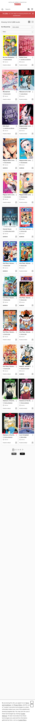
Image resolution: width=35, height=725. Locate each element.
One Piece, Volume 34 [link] (25, 263)
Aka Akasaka (24, 128)
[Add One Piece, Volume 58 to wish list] (16, 340)
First (14, 453)
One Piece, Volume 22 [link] (25, 298)
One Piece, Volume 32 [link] (25, 229)
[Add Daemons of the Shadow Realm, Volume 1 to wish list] (16, 443)
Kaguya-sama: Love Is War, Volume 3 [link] (9, 195)
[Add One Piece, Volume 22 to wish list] (32, 305)
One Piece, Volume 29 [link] (9, 298)
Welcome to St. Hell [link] (25, 92)
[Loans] (28, 9)
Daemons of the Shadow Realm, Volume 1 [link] (9, 435)
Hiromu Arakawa (8, 403)
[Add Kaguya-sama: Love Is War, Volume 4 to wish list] (32, 168)
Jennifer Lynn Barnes (26, 59)
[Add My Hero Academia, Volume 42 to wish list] (16, 65)
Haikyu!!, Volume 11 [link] (24, 366)
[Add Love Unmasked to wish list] (32, 443)
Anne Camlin (7, 94)
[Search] (2, 9)
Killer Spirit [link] (6, 126)
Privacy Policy (18, 705)
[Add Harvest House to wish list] (16, 237)
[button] (29, 22)
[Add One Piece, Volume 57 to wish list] (32, 340)
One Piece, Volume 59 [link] (9, 366)
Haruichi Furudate (25, 368)
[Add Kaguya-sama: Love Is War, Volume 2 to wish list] (32, 202)
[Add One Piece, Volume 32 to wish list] (32, 237)
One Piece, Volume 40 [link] (9, 263)
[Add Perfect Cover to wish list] (32, 65)
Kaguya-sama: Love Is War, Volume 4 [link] (25, 160)
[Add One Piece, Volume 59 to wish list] (16, 374)
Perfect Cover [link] (23, 57)
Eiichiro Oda (24, 231)
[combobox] (14, 9)
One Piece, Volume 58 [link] (9, 332)
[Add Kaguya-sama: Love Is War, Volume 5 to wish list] (16, 168)
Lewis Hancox (24, 94)
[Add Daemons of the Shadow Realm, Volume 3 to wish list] (32, 408)
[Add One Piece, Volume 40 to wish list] (16, 271)
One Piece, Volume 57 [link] (25, 332)
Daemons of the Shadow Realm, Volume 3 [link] (25, 401)
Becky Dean (24, 437)
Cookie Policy (22, 720)
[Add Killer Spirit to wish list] (16, 134)
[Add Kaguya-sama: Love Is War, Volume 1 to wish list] (32, 134)
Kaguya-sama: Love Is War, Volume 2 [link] (25, 195)
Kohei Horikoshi (8, 59)
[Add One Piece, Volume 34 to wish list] (32, 271)
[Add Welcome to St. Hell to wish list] (32, 99)
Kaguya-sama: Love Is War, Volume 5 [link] (9, 160)
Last (22, 453)
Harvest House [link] (7, 229)
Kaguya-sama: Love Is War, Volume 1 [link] (25, 126)
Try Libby (5, 13)
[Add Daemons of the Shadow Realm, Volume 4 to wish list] (16, 408)
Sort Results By (5, 27)
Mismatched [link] (6, 92)
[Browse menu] (32, 9)
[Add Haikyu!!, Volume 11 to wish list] (32, 374)
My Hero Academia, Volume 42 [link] (9, 57)
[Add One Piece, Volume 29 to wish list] (16, 305)
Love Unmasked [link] (24, 435)
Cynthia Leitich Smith (9, 231)
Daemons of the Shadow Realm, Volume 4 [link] (9, 401)
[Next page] (23, 450)
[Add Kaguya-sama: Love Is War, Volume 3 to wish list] (16, 202)
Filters (4, 32)
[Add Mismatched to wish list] (16, 99)
